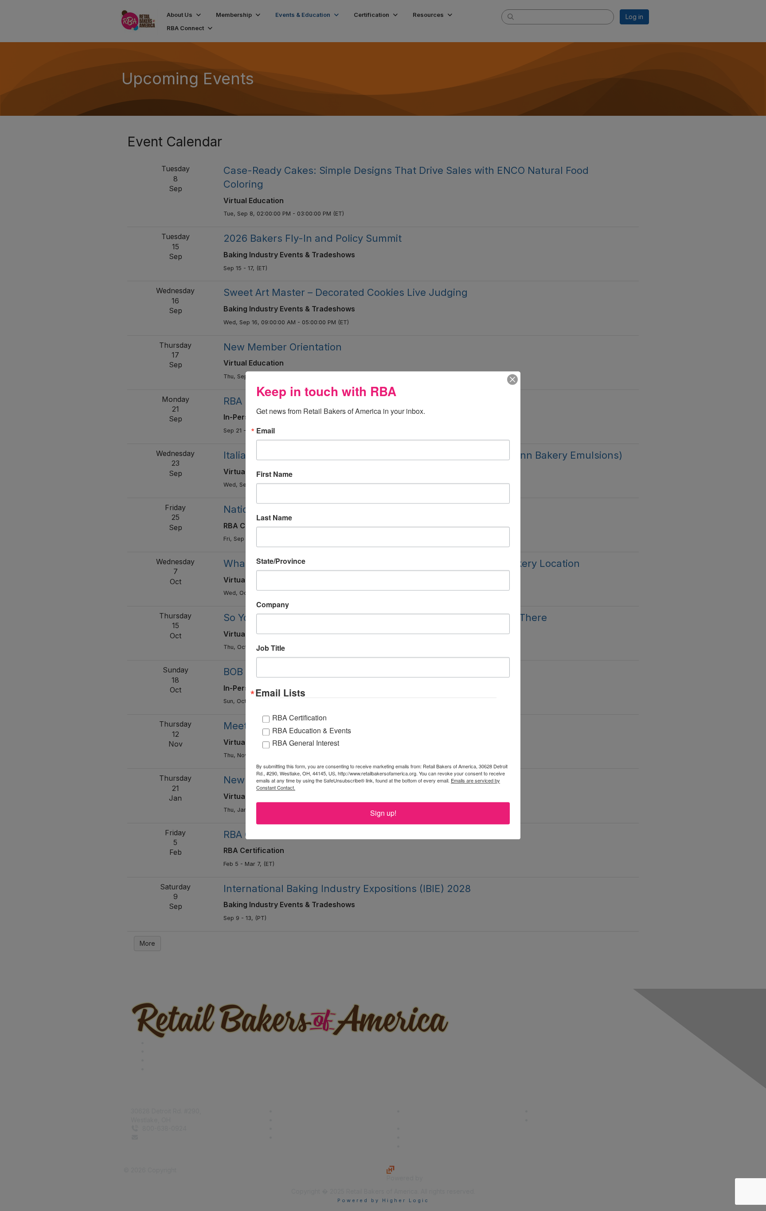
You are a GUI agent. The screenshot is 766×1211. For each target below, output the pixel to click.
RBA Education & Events (311, 730)
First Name (274, 474)
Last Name (274, 517)
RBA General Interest (305, 743)
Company (272, 604)
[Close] (512, 379)
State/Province (280, 561)
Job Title (270, 648)
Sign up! (383, 813)
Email (265, 430)
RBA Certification (299, 718)
